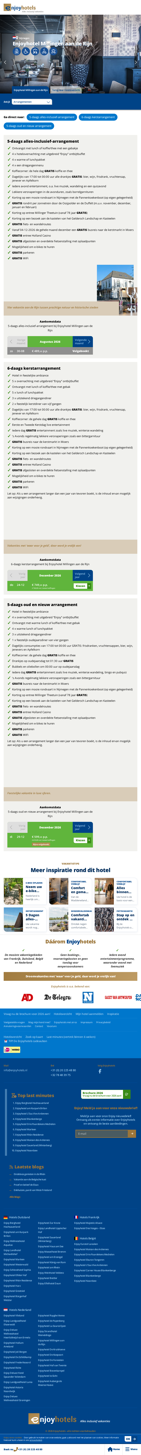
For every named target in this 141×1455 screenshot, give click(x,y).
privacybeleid (36, 1440)
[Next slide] (135, 62)
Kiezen (80, 586)
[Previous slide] (5, 62)
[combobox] (32, 102)
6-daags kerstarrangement (98, 117)
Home (116, 1449)
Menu (134, 1449)
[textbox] (32, 102)
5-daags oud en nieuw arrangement (28, 126)
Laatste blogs (29, 1167)
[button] (83, 341)
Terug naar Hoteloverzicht (66, 90)
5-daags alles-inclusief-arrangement (51, 117)
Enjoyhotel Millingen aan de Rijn (31, 90)
